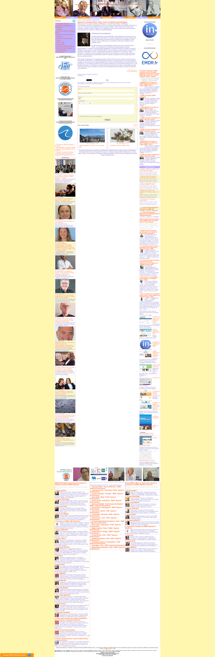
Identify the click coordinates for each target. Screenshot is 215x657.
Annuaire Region (61, 50)
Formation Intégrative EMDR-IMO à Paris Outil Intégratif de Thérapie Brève (65, 99)
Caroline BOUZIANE (62, 499)
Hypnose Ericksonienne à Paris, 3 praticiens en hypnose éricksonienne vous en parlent (149, 449)
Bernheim (82, 82)
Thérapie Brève (88, 83)
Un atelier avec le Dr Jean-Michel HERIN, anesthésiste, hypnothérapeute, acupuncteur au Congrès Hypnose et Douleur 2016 (64, 344)
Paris (56, 650)
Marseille (59, 650)
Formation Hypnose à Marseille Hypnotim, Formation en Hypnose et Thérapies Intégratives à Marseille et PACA (65, 121)
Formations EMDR (95, 17)
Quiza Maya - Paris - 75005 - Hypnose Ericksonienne (108, 545)
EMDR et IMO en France (156, 365)
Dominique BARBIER (63, 612)
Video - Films (60, 42)
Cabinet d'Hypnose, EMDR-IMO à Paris (156, 331)
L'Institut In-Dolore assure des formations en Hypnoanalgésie (147, 387)
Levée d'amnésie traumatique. (65, 630)
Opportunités (60, 52)
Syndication (110, 648)
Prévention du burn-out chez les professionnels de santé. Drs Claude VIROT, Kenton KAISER (65, 296)
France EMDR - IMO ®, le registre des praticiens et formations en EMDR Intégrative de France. (141, 483)
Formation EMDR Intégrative (150, 47)
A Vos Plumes (60, 44)
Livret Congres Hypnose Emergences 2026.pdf (149, 208)
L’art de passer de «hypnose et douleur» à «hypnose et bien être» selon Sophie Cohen (64, 393)
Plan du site (102, 648)
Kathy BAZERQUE (62, 588)
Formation (142, 210)
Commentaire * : (82, 101)
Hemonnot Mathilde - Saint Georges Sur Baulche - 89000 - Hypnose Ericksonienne (106, 504)
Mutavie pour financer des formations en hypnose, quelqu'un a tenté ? (149, 192)
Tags (114, 648)
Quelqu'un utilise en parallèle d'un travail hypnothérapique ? (149, 169)
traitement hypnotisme (98, 83)
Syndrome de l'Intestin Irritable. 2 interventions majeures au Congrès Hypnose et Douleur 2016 (64, 320)
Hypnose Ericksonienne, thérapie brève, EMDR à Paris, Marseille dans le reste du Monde (149, 220)
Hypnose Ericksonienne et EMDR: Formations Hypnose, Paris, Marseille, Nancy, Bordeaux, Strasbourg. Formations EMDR (148, 173)
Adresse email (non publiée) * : (85, 93)
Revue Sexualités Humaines (64, 34)
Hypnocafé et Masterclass (64, 38)
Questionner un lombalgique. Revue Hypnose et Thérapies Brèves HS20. (149, 278)
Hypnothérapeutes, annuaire (147, 460)
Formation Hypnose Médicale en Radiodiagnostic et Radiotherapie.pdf (150, 214)
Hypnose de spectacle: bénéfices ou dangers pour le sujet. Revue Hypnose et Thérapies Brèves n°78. (64, 153)
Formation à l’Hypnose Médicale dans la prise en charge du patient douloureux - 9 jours (64, 176)
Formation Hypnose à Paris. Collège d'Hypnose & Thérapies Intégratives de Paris (65, 57)
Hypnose (92, 82)
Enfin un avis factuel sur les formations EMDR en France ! (148, 184)
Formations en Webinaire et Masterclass (64, 26)
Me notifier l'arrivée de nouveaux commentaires (91, 116)
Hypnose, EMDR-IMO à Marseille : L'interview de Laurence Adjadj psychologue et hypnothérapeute (65, 369)
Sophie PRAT (60, 564)
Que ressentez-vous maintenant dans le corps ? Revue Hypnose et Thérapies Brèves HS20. (150, 295)
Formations (83, 17)
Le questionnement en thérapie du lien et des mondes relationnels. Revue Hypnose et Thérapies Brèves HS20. (149, 262)
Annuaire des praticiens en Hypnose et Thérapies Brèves (156, 319)
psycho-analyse (127, 82)
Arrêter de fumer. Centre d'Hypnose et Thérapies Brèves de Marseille (64, 440)
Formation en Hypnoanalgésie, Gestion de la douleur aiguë (64, 199)
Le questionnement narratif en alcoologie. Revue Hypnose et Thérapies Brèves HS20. (149, 247)
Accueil (60, 17)
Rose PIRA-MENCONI (63, 595)
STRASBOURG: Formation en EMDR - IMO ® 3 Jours (149, 108)
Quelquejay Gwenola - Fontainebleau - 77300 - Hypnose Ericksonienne (105, 542)
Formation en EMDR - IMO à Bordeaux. (68, 521)
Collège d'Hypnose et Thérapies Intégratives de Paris (156, 353)
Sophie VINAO (60, 538)
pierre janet (120, 82)
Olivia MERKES (61, 573)
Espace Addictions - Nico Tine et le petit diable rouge (91, 146)
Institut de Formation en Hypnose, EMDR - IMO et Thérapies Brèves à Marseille (148, 412)
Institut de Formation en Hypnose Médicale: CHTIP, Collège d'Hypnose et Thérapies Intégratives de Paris (148, 360)
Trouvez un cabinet (116, 651)
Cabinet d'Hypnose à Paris (146, 435)
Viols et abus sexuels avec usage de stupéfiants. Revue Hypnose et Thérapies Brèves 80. (71, 619)
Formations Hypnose (63, 23)
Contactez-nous (65, 157)
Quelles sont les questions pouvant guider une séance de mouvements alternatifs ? (148, 232)
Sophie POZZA (61, 604)
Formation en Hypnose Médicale (156, 393)
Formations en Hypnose (156, 417)
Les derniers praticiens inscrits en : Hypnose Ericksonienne (106, 485)
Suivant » (134, 71)
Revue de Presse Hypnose (64, 48)
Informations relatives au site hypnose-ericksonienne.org (107, 653)
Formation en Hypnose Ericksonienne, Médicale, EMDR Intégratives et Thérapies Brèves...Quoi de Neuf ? (108, 4)
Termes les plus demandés (107, 655)
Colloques (59, 36)
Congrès (72, 17)
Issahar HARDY (61, 490)
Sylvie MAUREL (61, 580)
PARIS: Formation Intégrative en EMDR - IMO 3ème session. (150, 155)
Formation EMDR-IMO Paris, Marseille (14, 655)
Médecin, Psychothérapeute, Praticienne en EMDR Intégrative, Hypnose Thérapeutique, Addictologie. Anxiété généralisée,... (143, 517)
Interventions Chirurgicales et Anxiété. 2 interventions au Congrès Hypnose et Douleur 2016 (64, 273)
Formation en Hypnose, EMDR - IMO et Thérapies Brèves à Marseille (156, 406)
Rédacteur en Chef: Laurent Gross (107, 652)
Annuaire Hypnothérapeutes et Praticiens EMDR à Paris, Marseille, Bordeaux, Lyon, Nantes (148, 463)
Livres (141, 17)
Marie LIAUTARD (61, 506)
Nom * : (80, 89)
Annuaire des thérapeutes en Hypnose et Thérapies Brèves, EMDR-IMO (149, 325)
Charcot (87, 82)
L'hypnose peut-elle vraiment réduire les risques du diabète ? (148, 177)
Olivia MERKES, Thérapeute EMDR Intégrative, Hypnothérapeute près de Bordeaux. (65, 149)
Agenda (118, 17)
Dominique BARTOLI (63, 547)
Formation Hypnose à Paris (149, 21)
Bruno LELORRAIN (62, 514)
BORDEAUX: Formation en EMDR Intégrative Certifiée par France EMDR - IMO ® (149, 84)
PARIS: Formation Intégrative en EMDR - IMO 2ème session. (150, 130)
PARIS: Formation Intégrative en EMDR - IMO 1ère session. (150, 118)
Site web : (80, 97)
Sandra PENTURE (62, 530)
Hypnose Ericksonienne (99, 82)
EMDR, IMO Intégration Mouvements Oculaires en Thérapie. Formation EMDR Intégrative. (70, 483)
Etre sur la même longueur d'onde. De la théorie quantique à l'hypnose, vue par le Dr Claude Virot (65, 416)
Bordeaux (68, 650)
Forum (154, 17)
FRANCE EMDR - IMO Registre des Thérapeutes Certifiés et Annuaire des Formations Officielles (65, 77)
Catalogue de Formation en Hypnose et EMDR (156, 344)
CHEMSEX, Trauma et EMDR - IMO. (120, 145)
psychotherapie (81, 83)
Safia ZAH (59, 556)
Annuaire (130, 17)
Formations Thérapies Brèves (65, 46)
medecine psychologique (111, 82)
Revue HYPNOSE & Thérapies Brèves (107, 17)
